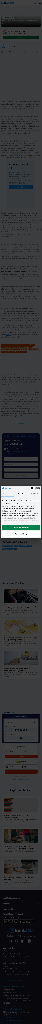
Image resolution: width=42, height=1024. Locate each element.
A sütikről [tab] (34, 494)
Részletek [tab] (21, 494)
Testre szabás (20, 534)
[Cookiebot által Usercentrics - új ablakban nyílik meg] (31, 488)
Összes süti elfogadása (21, 527)
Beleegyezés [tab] (7, 494)
